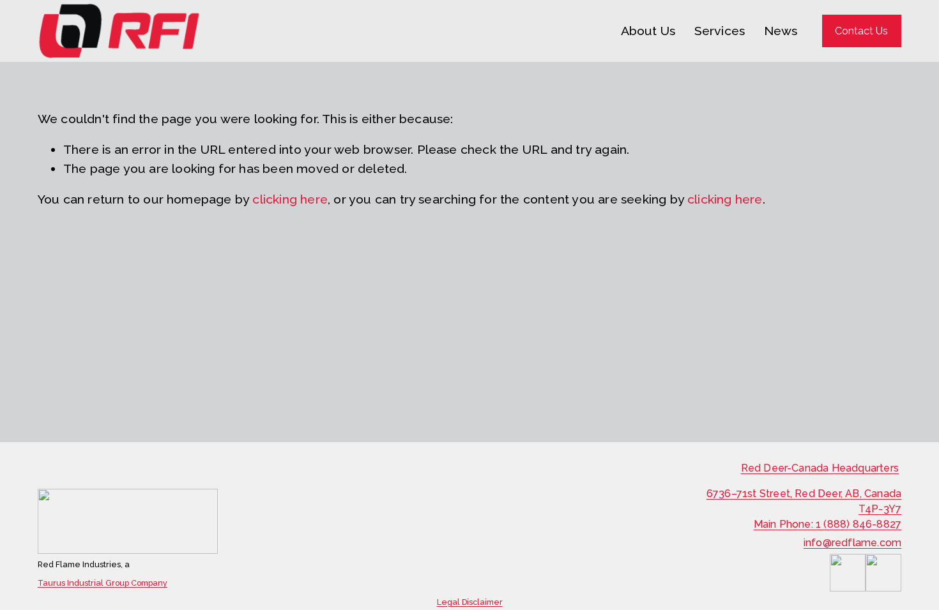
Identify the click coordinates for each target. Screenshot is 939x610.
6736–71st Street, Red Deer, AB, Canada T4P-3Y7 (803, 501)
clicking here (290, 199)
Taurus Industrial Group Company (102, 583)
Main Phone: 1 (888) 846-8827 (827, 524)
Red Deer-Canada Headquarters (820, 468)
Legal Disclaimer (470, 602)
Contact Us (861, 31)
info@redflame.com (852, 543)
